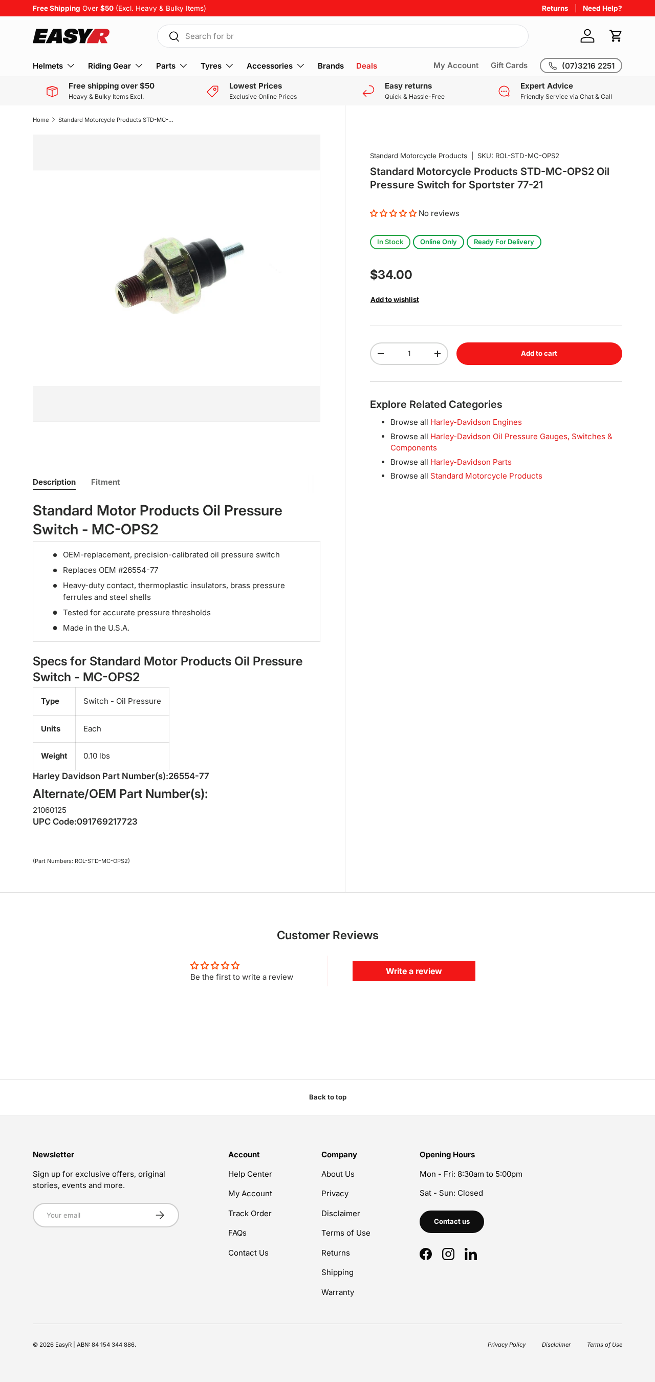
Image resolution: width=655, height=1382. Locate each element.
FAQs (237, 1233)
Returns (555, 8)
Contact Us (248, 1253)
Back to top (327, 1097)
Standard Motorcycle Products (418, 156)
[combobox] (343, 36)
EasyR (63, 1344)
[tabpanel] (176, 666)
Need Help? (602, 8)
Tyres (211, 66)
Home (41, 119)
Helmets (48, 66)
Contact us (452, 1221)
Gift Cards (509, 65)
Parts (166, 66)
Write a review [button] (414, 971)
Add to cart (539, 353)
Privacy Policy (507, 1344)
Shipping (337, 1272)
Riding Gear (109, 66)
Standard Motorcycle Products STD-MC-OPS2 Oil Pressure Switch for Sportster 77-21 (115, 119)
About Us (338, 1174)
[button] (616, 36)
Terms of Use (345, 1233)
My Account (455, 65)
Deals (366, 66)
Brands (331, 66)
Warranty (337, 1292)
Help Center (250, 1174)
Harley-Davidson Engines (476, 422)
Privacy (334, 1193)
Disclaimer (340, 1213)
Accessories (270, 66)
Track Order (250, 1213)
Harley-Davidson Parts (471, 461)
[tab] (54, 482)
